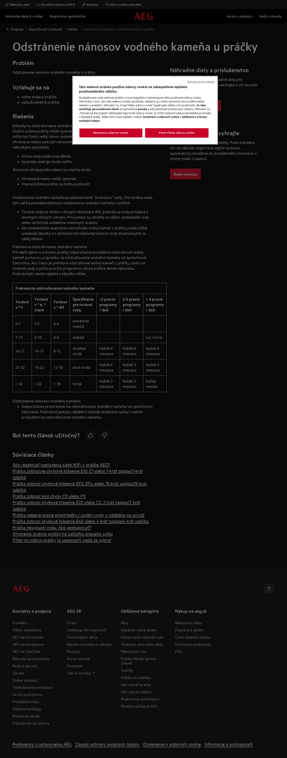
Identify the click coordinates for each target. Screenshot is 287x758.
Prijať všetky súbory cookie (176, 132)
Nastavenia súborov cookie (110, 132)
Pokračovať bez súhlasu (201, 81)
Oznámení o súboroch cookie (161, 117)
